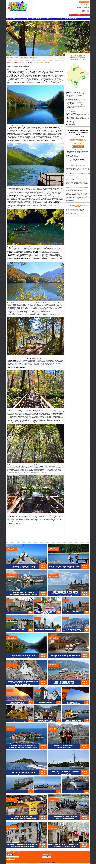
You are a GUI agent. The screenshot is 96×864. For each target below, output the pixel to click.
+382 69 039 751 (9, 854)
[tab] (15, 62)
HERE (82, 136)
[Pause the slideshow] (86, 40)
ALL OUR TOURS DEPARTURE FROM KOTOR (75, 209)
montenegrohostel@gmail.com (83, 7)
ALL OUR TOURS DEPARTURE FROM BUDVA (75, 210)
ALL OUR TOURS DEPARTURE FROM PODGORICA (76, 212)
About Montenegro (73, 14)
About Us (87, 14)
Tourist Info (81, 14)
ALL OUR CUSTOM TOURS (71, 213)
